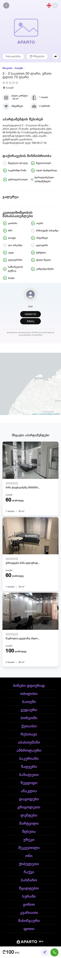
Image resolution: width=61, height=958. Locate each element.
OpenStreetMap (46, 414)
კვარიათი (29, 913)
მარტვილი (29, 823)
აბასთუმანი (29, 742)
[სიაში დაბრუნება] (6, 5)
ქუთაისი (29, 726)
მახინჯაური (29, 921)
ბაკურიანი (29, 759)
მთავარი (7, 68)
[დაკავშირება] (54, 952)
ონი (28, 856)
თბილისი (29, 694)
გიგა (30, 306)
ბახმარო (29, 880)
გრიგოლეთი (29, 807)
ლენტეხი (28, 815)
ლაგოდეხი (29, 799)
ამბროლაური (28, 750)
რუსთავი (29, 734)
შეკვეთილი (29, 848)
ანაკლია (29, 791)
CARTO (57, 414)
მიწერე (30, 321)
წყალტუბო (29, 888)
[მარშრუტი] (45, 952)
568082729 (30, 314)
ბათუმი (19, 68)
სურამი (29, 896)
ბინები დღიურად (29, 686)
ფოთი (28, 929)
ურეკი (28, 840)
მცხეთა (29, 832)
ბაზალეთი (29, 775)
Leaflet (34, 414)
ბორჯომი (28, 718)
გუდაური (29, 710)
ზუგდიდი (28, 783)
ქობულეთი (29, 864)
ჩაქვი (29, 872)
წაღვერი (29, 767)
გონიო (29, 905)
